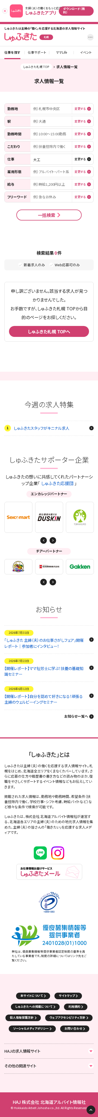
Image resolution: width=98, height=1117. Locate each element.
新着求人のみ (34, 265)
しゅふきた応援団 (57, 483)
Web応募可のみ (67, 265)
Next (43, 540)
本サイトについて (31, 995)
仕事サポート (37, 52)
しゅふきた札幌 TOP (36, 67)
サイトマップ (67, 995)
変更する (80, 109)
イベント (86, 52)
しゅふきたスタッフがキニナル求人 (41, 428)
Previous (53, 540)
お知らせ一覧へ (76, 716)
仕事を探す (12, 52)
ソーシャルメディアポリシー (31, 1028)
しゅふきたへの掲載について (34, 1006)
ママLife (61, 52)
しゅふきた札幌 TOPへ (49, 331)
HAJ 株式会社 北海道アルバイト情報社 (49, 1102)
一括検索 (46, 215)
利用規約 (74, 1006)
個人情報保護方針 (22, 1017)
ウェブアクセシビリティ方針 (67, 1017)
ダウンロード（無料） (74, 10)
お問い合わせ (73, 1028)
